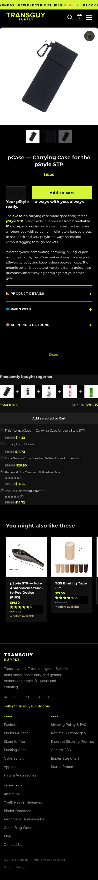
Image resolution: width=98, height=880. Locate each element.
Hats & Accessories (20, 775)
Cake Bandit (14, 758)
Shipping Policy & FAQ (69, 724)
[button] (20, 607)
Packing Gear (15, 750)
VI (48, 696)
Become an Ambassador (24, 819)
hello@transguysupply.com (27, 706)
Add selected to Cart (49, 418)
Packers (10, 724)
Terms (8, 867)
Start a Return (62, 766)
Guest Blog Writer (18, 827)
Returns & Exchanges (68, 733)
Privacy (20, 867)
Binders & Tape (16, 733)
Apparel (10, 766)
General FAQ (61, 750)
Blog (7, 836)
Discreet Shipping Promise (72, 741)
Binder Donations (18, 811)
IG (5, 696)
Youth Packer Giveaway (23, 802)
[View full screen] (89, 36)
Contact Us (13, 844)
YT (27, 696)
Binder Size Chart (65, 758)
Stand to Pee (14, 741)
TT (16, 696)
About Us (11, 794)
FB (39, 696)
